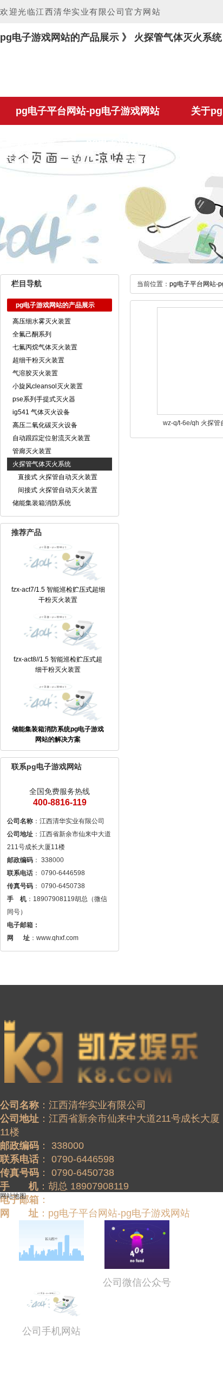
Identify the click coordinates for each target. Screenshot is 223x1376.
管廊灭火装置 (31, 451)
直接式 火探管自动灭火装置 (57, 477)
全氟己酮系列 (31, 334)
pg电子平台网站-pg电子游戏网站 (88, 110)
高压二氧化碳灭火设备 (44, 425)
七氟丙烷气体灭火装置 (44, 347)
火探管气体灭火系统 (41, 464)
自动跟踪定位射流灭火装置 (51, 438)
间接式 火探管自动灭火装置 (57, 490)
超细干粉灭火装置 (38, 360)
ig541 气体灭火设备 (41, 412)
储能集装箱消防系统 (41, 503)
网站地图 (13, 1196)
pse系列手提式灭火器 (43, 399)
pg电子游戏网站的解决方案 (145, 142)
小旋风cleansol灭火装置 (47, 386)
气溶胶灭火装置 (35, 373)
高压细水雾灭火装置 (41, 321)
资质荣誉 (35, 142)
